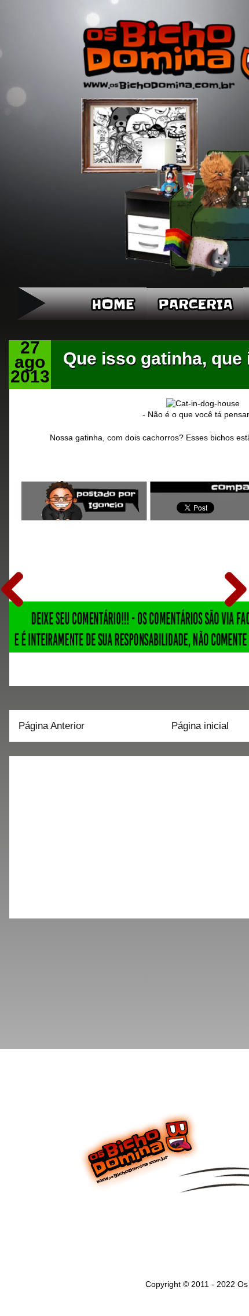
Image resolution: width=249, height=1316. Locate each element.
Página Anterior (52, 725)
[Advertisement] (91, 833)
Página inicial (200, 725)
